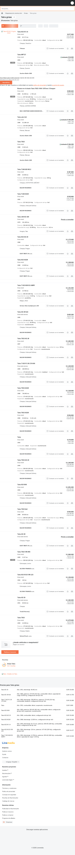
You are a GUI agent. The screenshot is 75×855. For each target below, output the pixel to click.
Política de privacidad (8, 791)
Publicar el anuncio (10, 652)
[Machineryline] (2, 13)
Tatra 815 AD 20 (22, 237)
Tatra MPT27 (21, 54)
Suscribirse (6, 82)
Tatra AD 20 (21, 597)
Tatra (19, 437)
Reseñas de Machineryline (10, 798)
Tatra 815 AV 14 (22, 32)
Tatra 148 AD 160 (23, 217)
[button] (72, 3)
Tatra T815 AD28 (23, 388)
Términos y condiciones (9, 788)
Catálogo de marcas (8, 801)
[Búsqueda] (72, 8)
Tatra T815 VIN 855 (23, 552)
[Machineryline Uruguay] (12, 3)
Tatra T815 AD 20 (23, 460)
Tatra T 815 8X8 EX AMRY (26, 285)
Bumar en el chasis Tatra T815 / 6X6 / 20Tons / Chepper (36, 88)
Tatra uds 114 (22, 117)
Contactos (5, 757)
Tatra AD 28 (21, 534)
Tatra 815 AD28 (22, 260)
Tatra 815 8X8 (22, 484)
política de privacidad (39, 85)
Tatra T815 (21, 141)
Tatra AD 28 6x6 (22, 312)
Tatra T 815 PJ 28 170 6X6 (26, 363)
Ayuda (4, 754)
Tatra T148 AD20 (23, 194)
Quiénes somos (7, 751)
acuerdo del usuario (58, 85)
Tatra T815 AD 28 (23, 338)
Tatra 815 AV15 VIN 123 (25, 574)
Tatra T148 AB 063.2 (24, 169)
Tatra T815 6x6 (22, 509)
